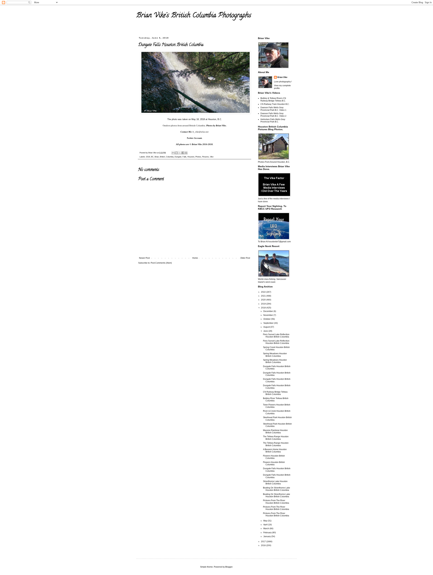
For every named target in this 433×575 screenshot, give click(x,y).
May (265, 521)
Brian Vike (282, 77)
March (266, 528)
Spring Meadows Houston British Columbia (275, 354)
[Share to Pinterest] (186, 153)
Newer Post (144, 258)
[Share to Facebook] (183, 153)
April (265, 524)
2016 (263, 545)
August (266, 327)
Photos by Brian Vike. (216, 125)
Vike (211, 157)
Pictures (205, 157)
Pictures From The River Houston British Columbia (276, 501)
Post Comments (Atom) (161, 263)
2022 (263, 292)
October (267, 319)
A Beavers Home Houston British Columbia (275, 450)
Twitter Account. (194, 138)
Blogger (228, 567)
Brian (157, 157)
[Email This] (173, 153)
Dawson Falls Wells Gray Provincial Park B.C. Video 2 (273, 114)
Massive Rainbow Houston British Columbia (275, 431)
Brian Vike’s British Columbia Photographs (193, 15)
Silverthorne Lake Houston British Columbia (275, 482)
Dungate (178, 157)
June (265, 331)
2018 (148, 157)
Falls (184, 157)
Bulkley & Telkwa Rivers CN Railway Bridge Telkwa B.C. (273, 99)
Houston (190, 157)
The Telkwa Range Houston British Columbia (276, 437)
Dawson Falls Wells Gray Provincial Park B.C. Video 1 (273, 108)
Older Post (245, 258)
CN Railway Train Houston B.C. (274, 104)
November (268, 315)
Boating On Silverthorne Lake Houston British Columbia (276, 489)
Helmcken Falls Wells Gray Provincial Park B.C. (272, 120)
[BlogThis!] (176, 153)
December (268, 311)
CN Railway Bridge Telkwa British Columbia (275, 393)
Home (195, 258)
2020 (263, 300)
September (268, 323)
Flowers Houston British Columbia (274, 457)
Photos (198, 157)
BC (152, 157)
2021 (263, 296)
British (162, 157)
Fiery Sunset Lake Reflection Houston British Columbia (276, 335)
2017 (263, 541)
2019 (263, 304)
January (267, 536)
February (267, 532)
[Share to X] (179, 153)
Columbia (170, 157)
